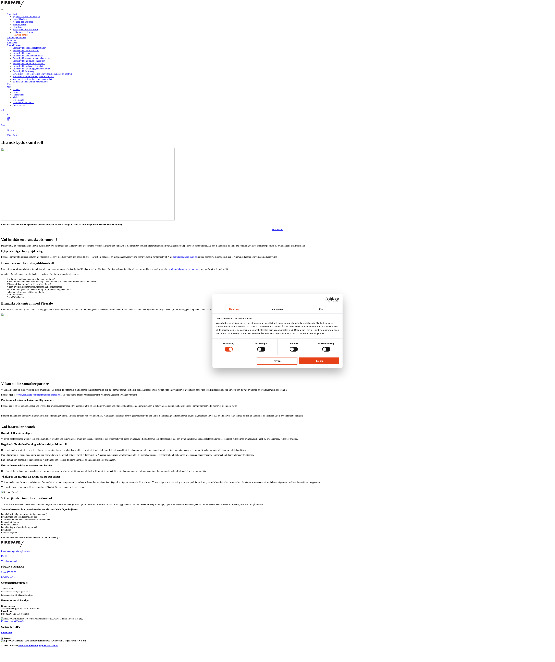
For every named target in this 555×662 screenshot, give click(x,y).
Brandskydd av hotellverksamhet (28, 55)
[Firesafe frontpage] (12, 6)
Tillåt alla (318, 361)
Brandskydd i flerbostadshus (26, 50)
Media (15, 97)
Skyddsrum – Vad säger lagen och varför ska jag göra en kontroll (42, 74)
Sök (3, 125)
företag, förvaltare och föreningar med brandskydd (39, 394)
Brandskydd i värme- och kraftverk (29, 63)
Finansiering (18, 94)
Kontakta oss (277, 229)
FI (8, 120)
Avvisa (277, 361)
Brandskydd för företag (23, 71)
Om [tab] (321, 309)
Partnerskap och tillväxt (23, 102)
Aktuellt (16, 89)
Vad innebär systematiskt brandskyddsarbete (33, 79)
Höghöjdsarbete (20, 19)
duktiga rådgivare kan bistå (185, 257)
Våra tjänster (12, 14)
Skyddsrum (18, 27)
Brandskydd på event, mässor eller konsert (32, 58)
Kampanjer (12, 42)
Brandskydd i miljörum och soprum (29, 61)
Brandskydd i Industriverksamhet (28, 66)
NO (8, 115)
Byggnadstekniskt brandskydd (26, 16)
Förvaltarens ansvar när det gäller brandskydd (33, 76)
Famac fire (6, 632)
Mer (9, 87)
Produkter (11, 40)
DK (8, 117)
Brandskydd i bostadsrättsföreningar (29, 48)
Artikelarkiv (24, 645)
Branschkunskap (14, 45)
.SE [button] (2, 110)
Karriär (16, 92)
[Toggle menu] (2, 9)
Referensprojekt (20, 105)
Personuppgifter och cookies (44, 645)
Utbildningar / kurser (16, 37)
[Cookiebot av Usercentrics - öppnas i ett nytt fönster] (326, 299)
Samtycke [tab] (234, 309)
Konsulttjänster (19, 24)
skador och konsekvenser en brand (184, 269)
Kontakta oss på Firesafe (12, 621)
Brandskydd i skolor (22, 53)
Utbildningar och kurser (23, 32)
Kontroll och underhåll (23, 22)
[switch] (261, 349)
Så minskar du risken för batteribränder (30, 81)
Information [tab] (277, 309)
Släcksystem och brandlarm (25, 29)
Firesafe (10, 130)
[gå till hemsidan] (12, 546)
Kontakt (10, 84)
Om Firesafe (18, 100)
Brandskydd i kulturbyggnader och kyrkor (32, 68)
